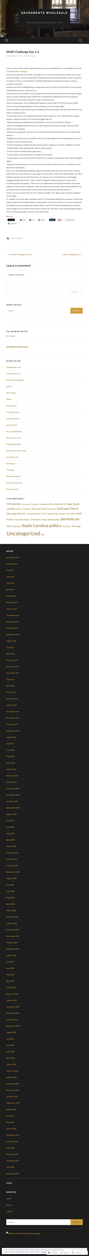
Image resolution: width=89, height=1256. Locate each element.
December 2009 (12, 788)
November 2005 (12, 1090)
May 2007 (10, 974)
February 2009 (12, 853)
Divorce (19, 509)
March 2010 (11, 769)
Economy (27, 509)
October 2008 (12, 865)
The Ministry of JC (13, 373)
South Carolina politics (41, 525)
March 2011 (11, 692)
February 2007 (12, 994)
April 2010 (10, 763)
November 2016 (12, 621)
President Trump (39, 519)
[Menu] (6, 40)
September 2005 (13, 1103)
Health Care (53, 513)
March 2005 (11, 1128)
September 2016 (13, 634)
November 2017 (12, 557)
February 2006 (12, 1071)
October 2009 (12, 801)
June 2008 (10, 891)
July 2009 (10, 820)
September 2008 (13, 872)
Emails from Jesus (48, 509)
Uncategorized (23, 533)
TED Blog (10, 470)
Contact (9, 1211)
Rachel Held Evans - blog (16, 451)
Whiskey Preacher (13, 476)
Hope (62, 513)
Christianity (13, 504)
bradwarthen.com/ (13, 367)
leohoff (9, 386)
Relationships (53, 519)
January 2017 (11, 609)
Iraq (67, 513)
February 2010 (12, 775)
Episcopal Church (67, 508)
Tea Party (66, 526)
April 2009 (10, 840)
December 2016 (12, 615)
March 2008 (11, 910)
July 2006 (10, 1039)
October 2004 (12, 1141)
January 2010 (11, 782)
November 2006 (12, 1013)
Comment (74, 292)
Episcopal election (15, 513)
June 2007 (10, 968)
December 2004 (12, 1135)
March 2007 (11, 987)
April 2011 (10, 686)
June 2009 (10, 827)
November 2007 (12, 936)
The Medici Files (12, 412)
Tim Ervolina (29, 56)
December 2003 (12, 1161)
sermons (67, 519)
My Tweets (10, 336)
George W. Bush (33, 513)
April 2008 (10, 904)
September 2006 (13, 1026)
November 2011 (12, 673)
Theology (76, 526)
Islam (72, 513)
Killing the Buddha (13, 444)
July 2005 (10, 1116)
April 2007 (10, 981)
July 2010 (10, 743)
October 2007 (12, 942)
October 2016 (12, 628)
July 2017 (10, 570)
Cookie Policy (45, 1252)
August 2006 (11, 1032)
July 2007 (10, 962)
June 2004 (10, 1148)
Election (36, 508)
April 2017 (10, 589)
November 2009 (12, 795)
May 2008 (10, 897)
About (8, 1205)
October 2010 (12, 724)
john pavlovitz (11, 425)
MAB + (9, 399)
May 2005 (10, 1122)
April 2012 (10, 654)
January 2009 (11, 859)
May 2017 (10, 583)
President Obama (22, 519)
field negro (10, 463)
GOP (44, 513)
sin (77, 519)
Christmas (25, 504)
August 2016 (11, 641)
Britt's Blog (11, 393)
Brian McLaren (12, 489)
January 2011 (11, 705)
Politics (10, 519)
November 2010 (12, 718)
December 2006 (12, 1007)
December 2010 (12, 711)
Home (8, 1198)
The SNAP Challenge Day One (19, 254)
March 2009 (11, 846)
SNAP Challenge (20, 71)
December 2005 (12, 1084)
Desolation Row (46, 504)
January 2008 (11, 923)
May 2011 (10, 679)
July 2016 (10, 647)
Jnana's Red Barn (13, 418)
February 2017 (12, 602)
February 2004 (12, 1154)
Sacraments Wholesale (44, 12)
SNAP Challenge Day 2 (72, 254)
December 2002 (12, 1173)
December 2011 (12, 666)
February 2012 (12, 660)
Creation (34, 504)
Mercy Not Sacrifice (14, 483)
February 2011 (12, 699)
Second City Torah (13, 438)
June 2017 (10, 577)
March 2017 (11, 596)
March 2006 (11, 1064)
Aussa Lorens (11, 406)
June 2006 (10, 1045)
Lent (79, 513)
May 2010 (10, 756)
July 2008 (10, 885)
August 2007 (11, 955)
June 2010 (10, 750)
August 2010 (11, 737)
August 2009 (11, 814)
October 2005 (12, 1096)
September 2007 (13, 949)
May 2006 (10, 1051)
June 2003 (10, 1167)
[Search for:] (44, 311)
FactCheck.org (12, 457)
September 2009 (13, 808)
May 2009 (10, 833)
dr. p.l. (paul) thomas (14, 431)
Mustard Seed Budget (15, 380)
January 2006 (11, 1077)
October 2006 (12, 1019)
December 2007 (12, 929)
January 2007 (11, 1000)
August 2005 (11, 1109)
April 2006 (10, 1058)
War (43, 534)
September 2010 (13, 731)
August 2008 (11, 878)
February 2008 (12, 917)
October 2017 (12, 564)
